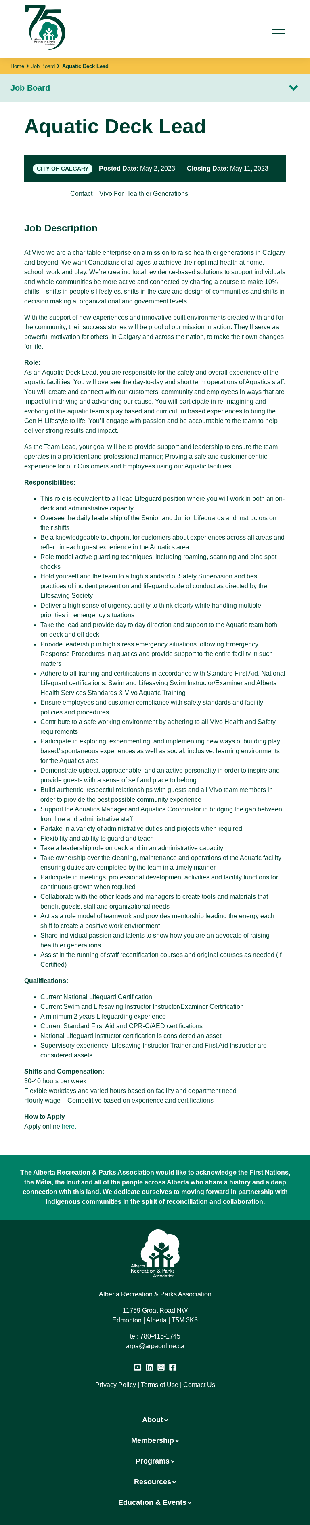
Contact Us (199, 1384)
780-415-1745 (160, 1336)
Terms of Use (159, 1384)
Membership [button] (152, 1440)
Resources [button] (152, 1482)
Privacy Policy (115, 1384)
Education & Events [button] (152, 1502)
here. (69, 1126)
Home (17, 66)
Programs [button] (153, 1461)
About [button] (152, 1420)
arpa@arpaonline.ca (155, 1346)
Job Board (43, 66)
